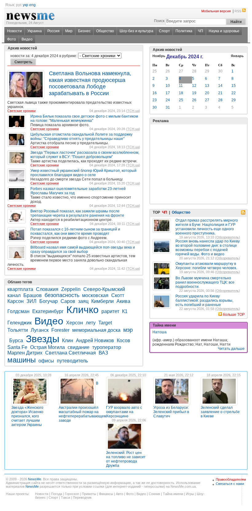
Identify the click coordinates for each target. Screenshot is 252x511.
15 (233, 85)
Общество (105, 31)
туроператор (106, 347)
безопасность (62, 295)
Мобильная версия (216, 11)
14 (220, 85)
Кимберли (102, 301)
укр (25, 5)
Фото (11, 39)
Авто (119, 494)
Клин (67, 340)
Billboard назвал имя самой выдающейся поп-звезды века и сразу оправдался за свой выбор (82, 249)
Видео (27, 39)
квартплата (20, 289)
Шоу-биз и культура (136, 31)
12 (194, 85)
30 (220, 71)
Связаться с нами (230, 484)
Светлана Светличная (70, 352)
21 (220, 93)
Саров (68, 301)
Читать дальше (231, 348)
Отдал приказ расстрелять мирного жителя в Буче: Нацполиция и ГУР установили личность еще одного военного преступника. (206, 226)
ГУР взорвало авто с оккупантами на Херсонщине (124, 411)
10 (168, 85)
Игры (190, 494)
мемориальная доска (96, 330)
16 (154, 93)
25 (154, 71)
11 (181, 85)
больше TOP (234, 314)
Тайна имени (173, 494)
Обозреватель (227, 237)
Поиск (159, 21)
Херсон (74, 322)
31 (168, 107)
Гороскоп (72, 494)
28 (194, 71)
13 (207, 85)
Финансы (106, 494)
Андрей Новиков (95, 340)
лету (91, 322)
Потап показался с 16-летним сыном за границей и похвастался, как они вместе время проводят (75, 231)
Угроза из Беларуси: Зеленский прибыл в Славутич (171, 411)
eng (32, 5)
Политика (183, 31)
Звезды (42, 338)
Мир (69, 31)
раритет (110, 311)
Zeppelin (71, 289)
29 (207, 71)
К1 (125, 311)
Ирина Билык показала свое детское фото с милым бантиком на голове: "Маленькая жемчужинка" (84, 118)
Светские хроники (21, 111)
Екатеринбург (48, 311)
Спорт (164, 31)
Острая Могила (47, 347)
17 (168, 93)
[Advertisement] (198, 149)
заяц (83, 301)
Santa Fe (17, 347)
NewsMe (34, 479)
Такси (65, 497)
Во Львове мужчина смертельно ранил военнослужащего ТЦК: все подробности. (204, 282)
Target (105, 322)
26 (168, 71)
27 (181, 71)
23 (154, 100)
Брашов (32, 295)
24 (168, 100)
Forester (60, 330)
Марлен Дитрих (24, 352)
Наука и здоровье (224, 31)
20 (207, 93)
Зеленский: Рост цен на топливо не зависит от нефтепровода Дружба (126, 459)
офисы (46, 360)
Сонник (154, 494)
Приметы (89, 494)
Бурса (16, 340)
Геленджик (19, 322)
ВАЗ (103, 352)
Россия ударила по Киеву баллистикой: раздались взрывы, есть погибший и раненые (204, 300)
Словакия (47, 289)
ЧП (200, 31)
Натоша (159, 332)
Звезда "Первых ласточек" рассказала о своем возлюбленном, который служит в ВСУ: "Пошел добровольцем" (84, 154)
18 (181, 93)
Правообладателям (231, 479)
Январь (237, 56)
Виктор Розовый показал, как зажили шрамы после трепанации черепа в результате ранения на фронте (77, 213)
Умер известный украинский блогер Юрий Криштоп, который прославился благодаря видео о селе (83, 172)
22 (233, 93)
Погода (56, 494)
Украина (34, 31)
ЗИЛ (31, 301)
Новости (14, 31)
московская (95, 295)
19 (194, 93)
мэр (128, 330)
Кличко (82, 309)
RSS (237, 11)
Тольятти (17, 330)
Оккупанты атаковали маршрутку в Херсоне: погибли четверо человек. (206, 265)
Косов (123, 340)
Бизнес (84, 31)
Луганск (40, 330)
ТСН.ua (133, 111)
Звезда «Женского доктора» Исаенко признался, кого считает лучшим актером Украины (27, 416)
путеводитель (72, 360)
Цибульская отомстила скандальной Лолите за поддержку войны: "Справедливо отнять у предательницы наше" (81, 136)
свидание (78, 347)
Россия (53, 31)
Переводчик (82, 497)
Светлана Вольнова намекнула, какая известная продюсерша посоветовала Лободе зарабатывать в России (90, 83)
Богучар (48, 301)
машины (21, 360)
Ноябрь (158, 56)
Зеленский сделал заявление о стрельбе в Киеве (220, 411)
